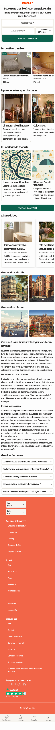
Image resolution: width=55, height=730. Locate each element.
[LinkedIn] (24, 684)
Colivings (11, 539)
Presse (10, 578)
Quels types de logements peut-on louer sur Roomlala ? (26, 469)
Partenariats (12, 584)
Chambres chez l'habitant (16, 125)
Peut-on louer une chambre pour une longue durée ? (24, 491)
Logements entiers (14, 551)
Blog (9, 565)
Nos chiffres (12, 604)
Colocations (12, 532)
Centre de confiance (15, 656)
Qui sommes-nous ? (15, 636)
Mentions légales (14, 591)
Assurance (11, 649)
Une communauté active (16, 182)
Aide (9, 624)
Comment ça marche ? (16, 643)
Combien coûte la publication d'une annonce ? (22, 484)
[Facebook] (8, 684)
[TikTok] (19, 684)
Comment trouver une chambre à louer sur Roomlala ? (25, 461)
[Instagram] (13, 684)
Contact (11, 630)
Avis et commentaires (15, 662)
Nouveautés (12, 610)
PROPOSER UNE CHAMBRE (27, 208)
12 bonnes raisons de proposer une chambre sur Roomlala (25, 670)
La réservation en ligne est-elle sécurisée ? (20, 476)
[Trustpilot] (16, 697)
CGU (9, 597)
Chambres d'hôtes (14, 545)
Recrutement (12, 572)
